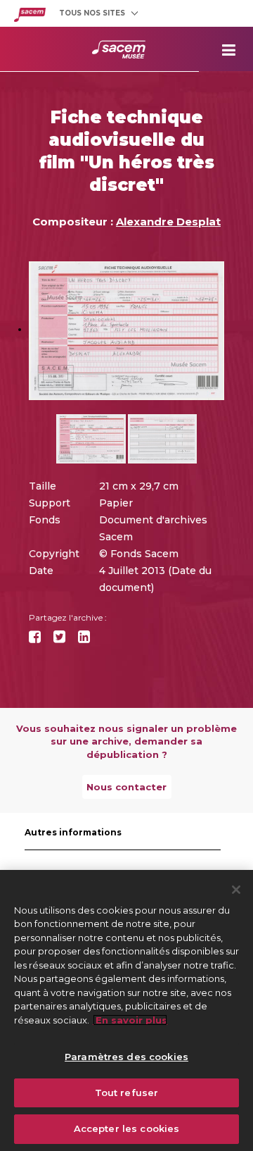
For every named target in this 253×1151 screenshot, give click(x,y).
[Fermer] (236, 889)
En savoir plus (130, 1020)
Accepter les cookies (127, 1128)
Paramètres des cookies (126, 1056)
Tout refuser (127, 1092)
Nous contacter (126, 786)
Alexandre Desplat (168, 221)
